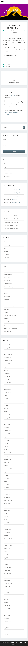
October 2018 (7, 580)
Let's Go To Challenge (9, 306)
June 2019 (6, 554)
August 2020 (7, 510)
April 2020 (6, 523)
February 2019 (7, 567)
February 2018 (7, 605)
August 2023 (7, 395)
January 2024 (7, 379)
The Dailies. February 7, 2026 (11, 219)
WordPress (19, 642)
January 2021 (7, 494)
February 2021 (7, 491)
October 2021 (7, 465)
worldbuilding (7, 331)
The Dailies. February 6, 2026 (11, 222)
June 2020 (6, 516)
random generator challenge (11, 328)
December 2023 (7, 383)
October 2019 (7, 542)
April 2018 (6, 599)
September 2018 (8, 583)
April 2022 (6, 446)
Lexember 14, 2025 (15, 199)
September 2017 (8, 621)
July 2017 (6, 628)
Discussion (7, 66)
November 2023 (8, 386)
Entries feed (7, 170)
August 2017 (7, 624)
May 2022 (6, 443)
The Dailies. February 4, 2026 (11, 228)
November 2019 (8, 538)
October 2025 (7, 357)
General (6, 248)
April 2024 (6, 370)
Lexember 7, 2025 (15, 202)
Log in (5, 167)
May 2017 (6, 634)
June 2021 (6, 478)
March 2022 (6, 449)
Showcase (6, 254)
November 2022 (8, 424)
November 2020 (8, 500)
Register (6, 163)
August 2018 (7, 586)
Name (4, 139)
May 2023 (6, 405)
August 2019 (7, 548)
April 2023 (6, 408)
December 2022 (7, 421)
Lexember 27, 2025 (15, 189)
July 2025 (6, 367)
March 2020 (6, 526)
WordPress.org (7, 176)
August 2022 (7, 433)
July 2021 (6, 475)
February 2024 (7, 376)
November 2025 (8, 354)
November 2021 (8, 462)
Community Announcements (11, 245)
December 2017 (7, 612)
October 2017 (7, 618)
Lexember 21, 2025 (15, 196)
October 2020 (7, 503)
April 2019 (6, 561)
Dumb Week (7, 296)
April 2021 (6, 484)
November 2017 (8, 615)
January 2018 (7, 608)
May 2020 (6, 519)
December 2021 (7, 459)
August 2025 (7, 363)
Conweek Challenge (9, 287)
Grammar (6, 299)
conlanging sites (8, 283)
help (5, 302)
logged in (13, 95)
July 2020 (6, 513)
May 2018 (6, 596)
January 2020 (7, 532)
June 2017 (6, 631)
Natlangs (6, 318)
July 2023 (6, 398)
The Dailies (7, 64)
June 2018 (6, 593)
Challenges (6, 241)
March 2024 (6, 373)
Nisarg (14, 644)
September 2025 (8, 360)
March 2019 (6, 564)
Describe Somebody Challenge (11, 290)
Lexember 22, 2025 (15, 193)
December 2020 (7, 497)
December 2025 (7, 351)
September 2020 (8, 507)
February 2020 (7, 529)
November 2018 (8, 577)
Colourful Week (7, 274)
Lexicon (6, 312)
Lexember (6, 309)
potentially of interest (9, 322)
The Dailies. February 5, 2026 (11, 225)
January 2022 (7, 456)
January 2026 (7, 348)
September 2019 (8, 545)
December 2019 (7, 535)
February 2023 (7, 414)
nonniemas (20, 30)
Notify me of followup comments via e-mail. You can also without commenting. (14, 104)
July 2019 (6, 551)
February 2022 (7, 453)
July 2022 (6, 437)
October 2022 (7, 427)
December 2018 (7, 573)
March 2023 (6, 411)
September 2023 (8, 392)
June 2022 (6, 440)
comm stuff (7, 277)
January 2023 (7, 418)
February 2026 (7, 344)
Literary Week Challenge (10, 315)
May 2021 (6, 481)
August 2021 (7, 472)
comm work (7, 280)
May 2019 (6, 558)
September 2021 (8, 468)
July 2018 (6, 589)
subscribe (13, 105)
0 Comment (14, 32)
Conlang (4, 2)
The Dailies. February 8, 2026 (11, 215)
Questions (6, 325)
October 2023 (7, 389)
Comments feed (8, 173)
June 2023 (6, 402)
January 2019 (7, 570)
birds (5, 271)
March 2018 (6, 602)
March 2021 (6, 488)
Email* (4, 145)
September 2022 (8, 430)
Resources (6, 251)
